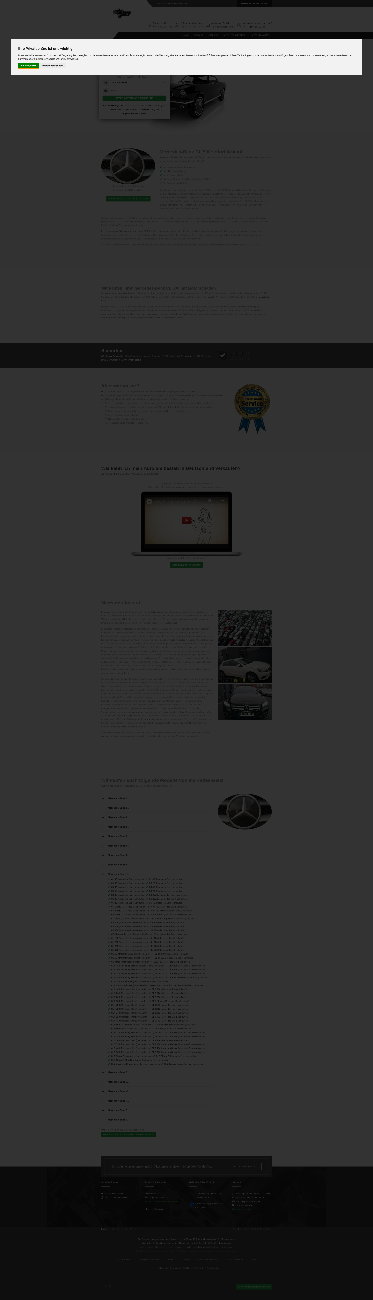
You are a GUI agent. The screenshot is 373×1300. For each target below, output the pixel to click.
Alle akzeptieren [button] (29, 65)
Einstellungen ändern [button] (52, 65)
